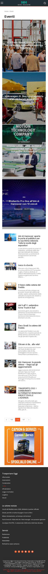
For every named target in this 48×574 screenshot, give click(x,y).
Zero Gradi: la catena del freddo (29, 326)
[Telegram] (26, 552)
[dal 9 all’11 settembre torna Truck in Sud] (10, 306)
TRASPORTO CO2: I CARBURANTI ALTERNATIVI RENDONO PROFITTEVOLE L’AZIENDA (30, 393)
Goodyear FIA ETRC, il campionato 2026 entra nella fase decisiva (22, 523)
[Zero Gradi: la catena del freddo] (10, 327)
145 (11, 420)
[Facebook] (16, 552)
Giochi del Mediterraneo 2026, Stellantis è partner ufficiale (20, 509)
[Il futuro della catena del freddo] (10, 286)
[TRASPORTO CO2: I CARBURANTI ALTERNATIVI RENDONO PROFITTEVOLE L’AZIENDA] (10, 389)
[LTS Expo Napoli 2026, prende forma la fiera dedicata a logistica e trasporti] (24, 46)
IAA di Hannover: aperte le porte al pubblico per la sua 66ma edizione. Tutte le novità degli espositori (29, 241)
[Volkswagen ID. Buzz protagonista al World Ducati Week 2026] (24, 98)
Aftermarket (24, 142)
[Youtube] (32, 552)
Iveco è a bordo (25, 265)
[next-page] (29, 419)
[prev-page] (6, 419)
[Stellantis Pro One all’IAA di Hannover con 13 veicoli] (24, 203)
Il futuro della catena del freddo (29, 286)
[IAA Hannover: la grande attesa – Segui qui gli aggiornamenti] (10, 363)
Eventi (24, 38)
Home (6, 11)
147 (23, 420)
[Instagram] (19, 552)
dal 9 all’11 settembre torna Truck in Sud (28, 306)
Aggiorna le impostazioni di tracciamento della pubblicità (24, 571)
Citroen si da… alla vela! (29, 344)
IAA (24, 197)
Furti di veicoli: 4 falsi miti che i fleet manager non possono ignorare (23, 519)
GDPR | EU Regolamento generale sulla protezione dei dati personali (23, 569)
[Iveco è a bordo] (10, 266)
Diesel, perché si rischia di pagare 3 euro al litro (17, 513)
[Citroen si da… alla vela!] (10, 345)
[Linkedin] (22, 552)
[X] (29, 552)
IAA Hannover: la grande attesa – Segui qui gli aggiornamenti (29, 364)
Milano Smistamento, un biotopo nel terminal (16, 516)
